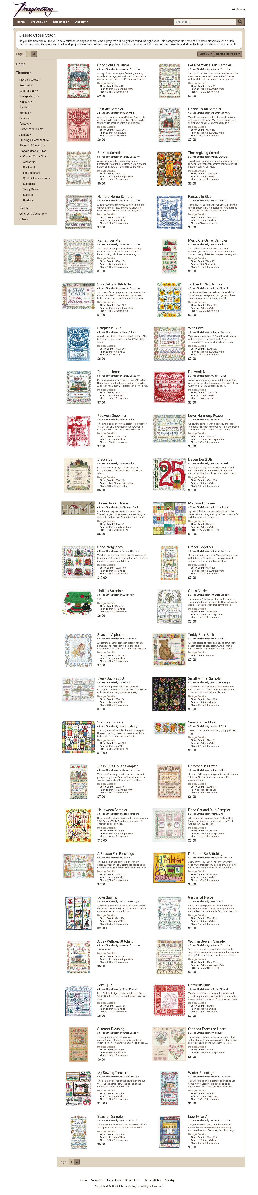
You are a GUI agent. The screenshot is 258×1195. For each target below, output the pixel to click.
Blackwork (29, 167)
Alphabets (29, 162)
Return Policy (114, 1180)
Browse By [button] (38, 21)
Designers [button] (60, 21)
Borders (28, 200)
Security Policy (153, 1180)
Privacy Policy (133, 1180)
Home (21, 21)
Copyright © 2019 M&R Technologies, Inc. (117, 1186)
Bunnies (28, 194)
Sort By (204, 54)
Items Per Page (227, 54)
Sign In (240, 9)
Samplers (29, 183)
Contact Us (97, 1180)
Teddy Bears (30, 189)
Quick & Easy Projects (36, 178)
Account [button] (80, 21)
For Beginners (31, 173)
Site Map (170, 1180)
